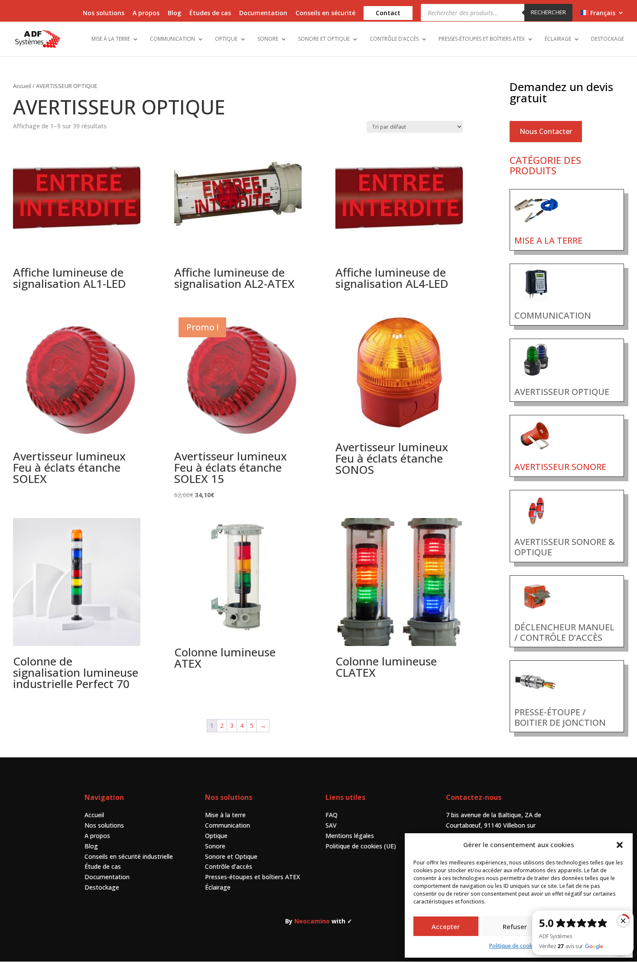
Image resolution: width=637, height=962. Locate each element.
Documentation (107, 877)
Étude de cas (102, 866)
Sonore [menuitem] (267, 39)
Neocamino (312, 921)
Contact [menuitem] (388, 13)
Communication (227, 825)
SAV (331, 825)
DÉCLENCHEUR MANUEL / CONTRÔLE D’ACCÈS (564, 632)
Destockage (101, 887)
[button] (619, 845)
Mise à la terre (225, 815)
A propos (97, 836)
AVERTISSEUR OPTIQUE (561, 392)
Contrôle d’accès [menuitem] (394, 39)
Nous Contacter (546, 131)
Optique (216, 836)
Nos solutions (104, 825)
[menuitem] (602, 15)
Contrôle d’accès (228, 866)
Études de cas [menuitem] (210, 13)
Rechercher (548, 12)
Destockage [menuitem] (607, 39)
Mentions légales (349, 836)
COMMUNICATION (552, 315)
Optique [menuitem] (226, 39)
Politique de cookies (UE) (360, 846)
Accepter (446, 926)
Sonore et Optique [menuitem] (324, 39)
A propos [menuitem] (146, 13)
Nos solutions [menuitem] (103, 13)
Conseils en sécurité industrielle (128, 856)
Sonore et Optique (231, 856)
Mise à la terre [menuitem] (110, 39)
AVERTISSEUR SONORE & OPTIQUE (564, 547)
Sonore (215, 846)
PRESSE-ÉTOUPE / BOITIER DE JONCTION (560, 717)
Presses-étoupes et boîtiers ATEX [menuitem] (482, 39)
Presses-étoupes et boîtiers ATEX (252, 877)
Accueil (22, 86)
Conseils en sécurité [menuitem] (325, 13)
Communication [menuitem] (172, 39)
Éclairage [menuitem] (558, 39)
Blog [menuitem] (174, 13)
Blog (91, 846)
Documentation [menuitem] (263, 13)
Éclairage (218, 887)
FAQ (331, 815)
